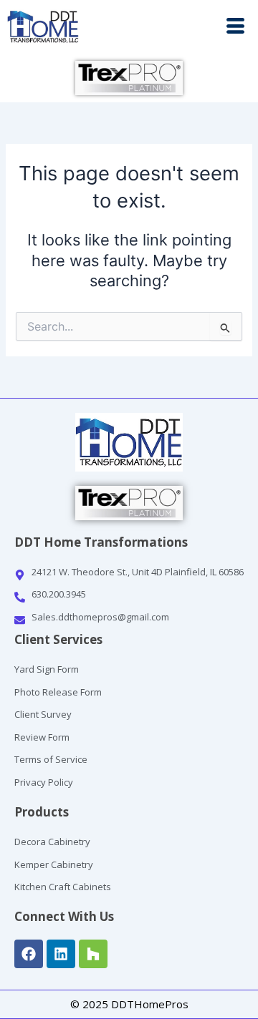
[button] (193, 27)
